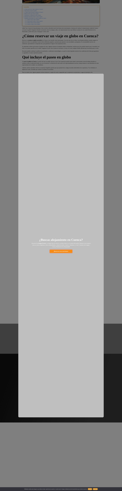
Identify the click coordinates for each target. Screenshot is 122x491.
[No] (120, 489)
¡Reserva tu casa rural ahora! (61, 251)
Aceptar (90, 489)
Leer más (95, 489)
